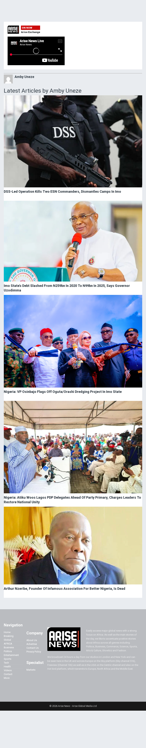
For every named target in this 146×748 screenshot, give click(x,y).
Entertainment (11, 655)
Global (7, 639)
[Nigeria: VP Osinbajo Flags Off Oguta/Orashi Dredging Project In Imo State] (73, 341)
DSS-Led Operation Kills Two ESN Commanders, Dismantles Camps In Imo (62, 191)
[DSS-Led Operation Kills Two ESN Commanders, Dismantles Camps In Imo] (73, 141)
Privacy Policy (33, 651)
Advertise (31, 644)
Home (7, 632)
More (7, 678)
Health (7, 666)
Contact (8, 674)
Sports (7, 658)
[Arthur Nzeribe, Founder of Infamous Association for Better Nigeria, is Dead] (73, 545)
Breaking (8, 636)
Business (9, 647)
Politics (8, 651)
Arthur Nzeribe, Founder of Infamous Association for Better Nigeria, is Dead (64, 589)
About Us (31, 640)
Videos (8, 670)
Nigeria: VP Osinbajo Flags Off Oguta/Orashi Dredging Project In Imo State (63, 392)
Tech (6, 662)
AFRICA (8, 643)
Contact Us (32, 647)
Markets (30, 669)
